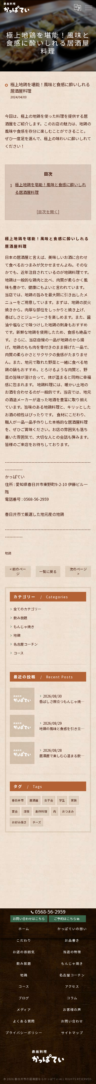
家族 (74, 800)
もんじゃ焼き (24, 626)
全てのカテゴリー (27, 608)
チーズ (36, 822)
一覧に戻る (48, 571)
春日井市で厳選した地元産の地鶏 (34, 514)
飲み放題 (20, 617)
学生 (62, 800)
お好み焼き (19, 822)
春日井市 (18, 800)
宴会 (15, 811)
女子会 (48, 800)
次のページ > (78, 571)
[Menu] (88, 7)
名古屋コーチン (26, 644)
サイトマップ (72, 1032)
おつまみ (68, 811)
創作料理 (41, 811)
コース (19, 652)
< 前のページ (18, 571)
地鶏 (8, 553)
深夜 (27, 811)
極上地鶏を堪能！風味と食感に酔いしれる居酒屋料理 (50, 188)
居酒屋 (34, 800)
